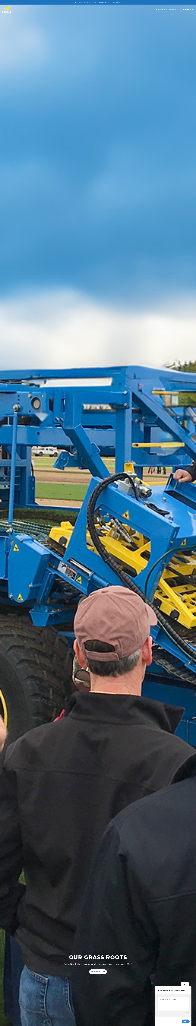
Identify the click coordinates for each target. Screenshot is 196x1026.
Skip (178, 1021)
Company (184, 10)
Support (173, 10)
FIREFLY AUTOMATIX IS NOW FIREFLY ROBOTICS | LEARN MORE (98, 2)
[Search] (193, 9)
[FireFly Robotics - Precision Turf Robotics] (13, 10)
